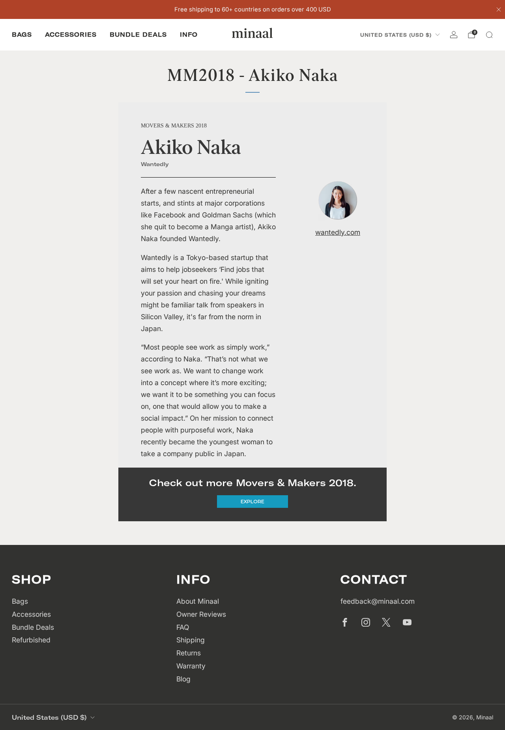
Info (189, 34)
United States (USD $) (396, 35)
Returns (188, 653)
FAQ (182, 627)
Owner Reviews (201, 614)
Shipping (190, 640)
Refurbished (31, 640)
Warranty (191, 666)
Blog (183, 679)
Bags (22, 34)
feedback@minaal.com (377, 601)
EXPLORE (252, 501)
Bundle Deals (138, 34)
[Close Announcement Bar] (498, 9)
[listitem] (252, 9)
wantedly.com (337, 232)
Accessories (71, 34)
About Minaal (197, 601)
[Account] (454, 35)
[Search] (489, 35)
